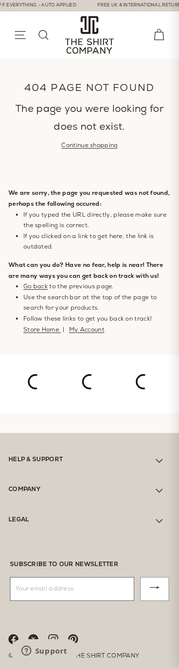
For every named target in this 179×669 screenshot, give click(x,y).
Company (24, 489)
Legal (18, 519)
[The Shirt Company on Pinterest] (78, 638)
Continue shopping (89, 145)
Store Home (42, 330)
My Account (86, 330)
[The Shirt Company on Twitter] (38, 638)
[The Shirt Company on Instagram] (58, 638)
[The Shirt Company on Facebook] (18, 638)
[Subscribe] (154, 589)
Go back (35, 286)
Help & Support (35, 459)
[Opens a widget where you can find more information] (44, 651)
